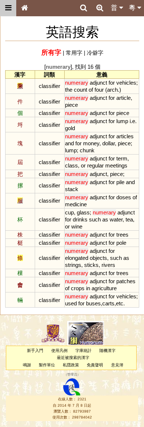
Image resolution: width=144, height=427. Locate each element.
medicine (76, 204)
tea (129, 219)
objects (98, 258)
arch (112, 90)
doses (123, 197)
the (68, 90)
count (80, 90)
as (105, 219)
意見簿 (117, 365)
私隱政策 (71, 365)
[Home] (24, 8)
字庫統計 (83, 350)
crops (78, 288)
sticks (91, 265)
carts (108, 303)
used (71, 303)
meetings (116, 165)
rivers (108, 265)
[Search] (83, 8)
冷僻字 (95, 53)
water (116, 219)
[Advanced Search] (100, 8)
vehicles (126, 82)
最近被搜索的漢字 (73, 357)
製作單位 (47, 365)
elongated (76, 258)
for (112, 82)
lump (122, 121)
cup (69, 212)
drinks (80, 219)
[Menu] (8, 8)
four (99, 90)
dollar (108, 143)
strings (73, 265)
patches (126, 281)
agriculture (104, 288)
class (71, 165)
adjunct (98, 82)
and (69, 143)
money (91, 143)
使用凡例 (59, 350)
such (95, 219)
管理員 (72, 374)
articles (125, 136)
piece (71, 105)
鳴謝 (27, 365)
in (88, 288)
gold (70, 128)
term (121, 158)
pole (121, 243)
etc (119, 303)
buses (93, 303)
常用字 (74, 53)
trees (122, 234)
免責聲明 (95, 365)
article (123, 98)
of (91, 90)
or (83, 165)
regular (95, 165)
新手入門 (35, 350)
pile (120, 182)
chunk (87, 150)
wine (76, 226)
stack (71, 189)
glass (83, 212)
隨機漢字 (107, 350)
